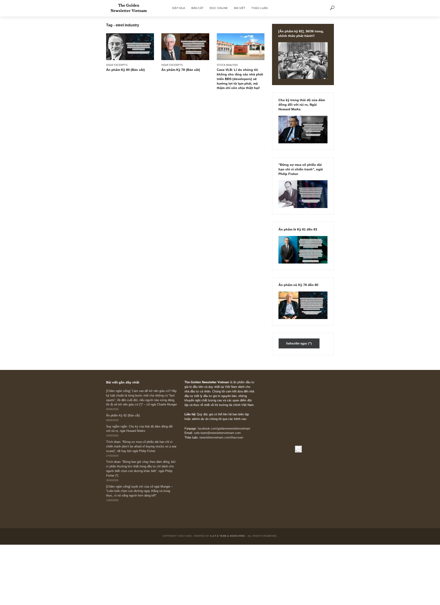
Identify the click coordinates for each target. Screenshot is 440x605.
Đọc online (219, 8)
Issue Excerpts (116, 65)
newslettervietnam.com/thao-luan (221, 437)
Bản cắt (197, 8)
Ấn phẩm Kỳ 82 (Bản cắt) (123, 415)
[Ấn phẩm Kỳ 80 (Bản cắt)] (130, 46)
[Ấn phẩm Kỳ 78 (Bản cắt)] (185, 46)
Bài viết (239, 8)
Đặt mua (178, 8)
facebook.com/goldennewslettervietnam (224, 428)
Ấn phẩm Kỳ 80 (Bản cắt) (125, 70)
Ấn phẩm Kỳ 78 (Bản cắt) (180, 70)
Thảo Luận (259, 8)
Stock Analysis (227, 65)
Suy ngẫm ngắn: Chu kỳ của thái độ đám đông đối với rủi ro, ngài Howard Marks (139, 429)
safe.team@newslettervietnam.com (217, 433)
